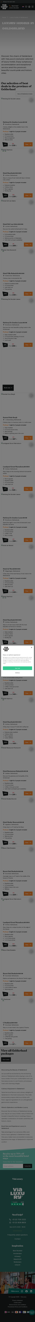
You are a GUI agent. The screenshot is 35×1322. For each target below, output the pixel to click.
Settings (17, 672)
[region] (17, 661)
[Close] (32, 647)
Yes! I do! (17, 668)
